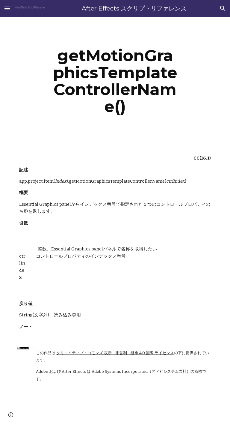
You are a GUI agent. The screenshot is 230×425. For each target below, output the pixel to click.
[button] (7, 8)
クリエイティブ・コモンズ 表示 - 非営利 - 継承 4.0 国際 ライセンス (115, 353)
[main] (114, 81)
